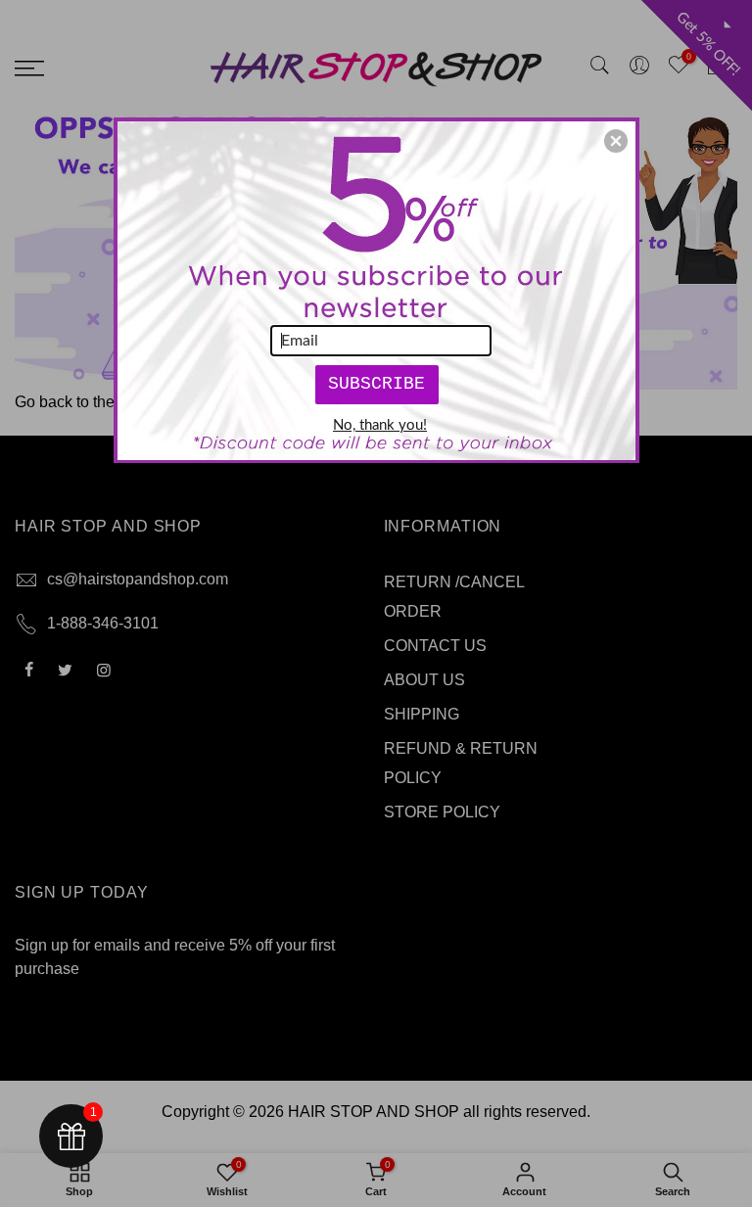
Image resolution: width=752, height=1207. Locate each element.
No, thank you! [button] (380, 425)
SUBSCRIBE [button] (376, 384)
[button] (616, 141)
